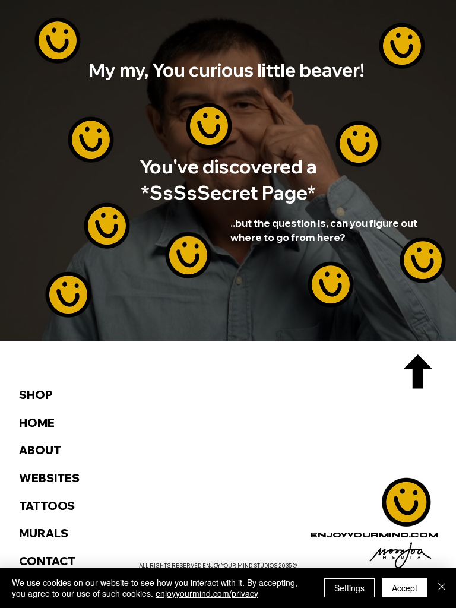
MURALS (43, 533)
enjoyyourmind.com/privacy (207, 593)
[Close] (442, 587)
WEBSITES (49, 478)
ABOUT (40, 450)
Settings (349, 588)
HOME (37, 423)
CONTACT (47, 561)
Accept (404, 588)
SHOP (36, 395)
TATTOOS (47, 506)
